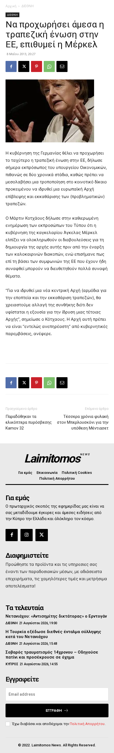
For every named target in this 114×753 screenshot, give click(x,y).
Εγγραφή (54, 710)
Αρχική (11, 6)
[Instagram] (26, 535)
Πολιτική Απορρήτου (87, 724)
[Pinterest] (36, 66)
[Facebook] (11, 66)
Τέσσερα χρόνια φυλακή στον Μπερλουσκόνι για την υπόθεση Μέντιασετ (82, 422)
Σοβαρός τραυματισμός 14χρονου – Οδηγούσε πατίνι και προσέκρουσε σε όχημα (52, 655)
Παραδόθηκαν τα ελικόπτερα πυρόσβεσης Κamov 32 (29, 422)
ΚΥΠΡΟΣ (12, 664)
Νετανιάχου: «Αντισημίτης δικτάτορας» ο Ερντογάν (56, 616)
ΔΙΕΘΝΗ (28, 6)
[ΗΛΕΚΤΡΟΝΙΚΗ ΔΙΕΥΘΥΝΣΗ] (62, 66)
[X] (23, 66)
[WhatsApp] (49, 66)
